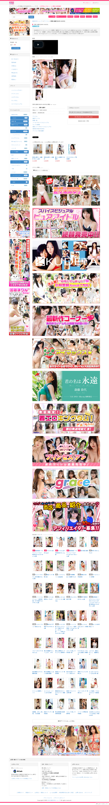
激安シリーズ (36, 126)
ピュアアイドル (19, 138)
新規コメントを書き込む (41, 170)
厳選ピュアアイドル (61, 16)
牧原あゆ (95, 16)
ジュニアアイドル (20, 127)
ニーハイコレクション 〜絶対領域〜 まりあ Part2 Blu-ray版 (71, 627)
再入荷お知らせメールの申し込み (84, 117)
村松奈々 (77, 16)
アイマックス (15, 93)
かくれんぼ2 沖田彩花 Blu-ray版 (60, 552)
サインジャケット (19, 145)
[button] (38, 44)
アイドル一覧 (36, 130)
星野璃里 (82, 16)
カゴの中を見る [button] (15, 48)
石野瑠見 (13, 76)
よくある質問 (53, 792)
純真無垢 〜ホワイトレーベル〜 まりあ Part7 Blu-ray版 (71, 553)
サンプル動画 (52, 16)
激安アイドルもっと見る (66, 721)
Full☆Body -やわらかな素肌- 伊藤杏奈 (83, 652)
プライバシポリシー (59, 797)
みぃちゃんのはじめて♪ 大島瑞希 (83, 626)
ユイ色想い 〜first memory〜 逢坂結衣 (94, 692)
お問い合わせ (79, 792)
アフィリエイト (48, 797)
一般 (19, 168)
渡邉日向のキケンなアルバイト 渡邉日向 (60, 692)
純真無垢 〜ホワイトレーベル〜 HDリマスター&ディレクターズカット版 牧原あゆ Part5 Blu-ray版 (94, 601)
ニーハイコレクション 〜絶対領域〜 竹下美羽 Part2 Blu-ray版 (37, 599)
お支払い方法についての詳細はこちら (22, 778)
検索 (31, 17)
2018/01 (42, 128)
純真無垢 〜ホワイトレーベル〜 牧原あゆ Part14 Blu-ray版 (37, 553)
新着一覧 (35, 120)
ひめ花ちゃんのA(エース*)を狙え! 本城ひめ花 (94, 713)
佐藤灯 (42, 130)
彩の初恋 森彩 (84, 550)
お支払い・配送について (41, 792)
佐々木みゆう (15, 59)
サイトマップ (88, 792)
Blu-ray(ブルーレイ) (19, 141)
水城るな (13, 65)
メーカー (35, 122)
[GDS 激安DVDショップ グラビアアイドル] (11, 3)
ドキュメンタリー (19, 165)
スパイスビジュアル (43, 122)
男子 (19, 155)
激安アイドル (36, 118)
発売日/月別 (36, 128)
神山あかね (14, 72)
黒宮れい (13, 79)
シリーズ (19, 148)
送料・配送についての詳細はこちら (51, 788)
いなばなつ (88, 16)
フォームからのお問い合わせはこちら (82, 777)
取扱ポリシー (29, 792)
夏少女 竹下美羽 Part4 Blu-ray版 (49, 626)
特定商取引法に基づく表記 (66, 792)
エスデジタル (15, 97)
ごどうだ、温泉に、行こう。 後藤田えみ (94, 652)
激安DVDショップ (37, 21)
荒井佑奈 (13, 62)
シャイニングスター (16, 90)
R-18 (19, 185)
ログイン (96, 2)
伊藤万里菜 (70, 16)
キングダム (14, 100)
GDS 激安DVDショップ (53, 800)
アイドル (46, 21)
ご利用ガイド (20, 792)
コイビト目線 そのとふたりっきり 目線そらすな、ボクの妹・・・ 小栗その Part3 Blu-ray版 (60, 629)
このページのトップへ (102, 803)
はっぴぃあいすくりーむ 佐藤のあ (60, 599)
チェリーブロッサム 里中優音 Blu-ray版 (37, 576)
